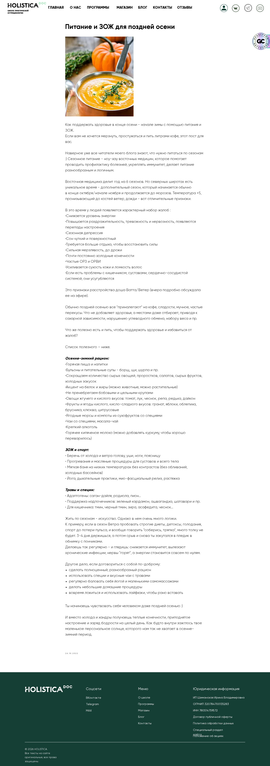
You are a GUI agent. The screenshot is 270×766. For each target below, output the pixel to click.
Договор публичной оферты (212, 717)
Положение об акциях (208, 736)
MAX (89, 710)
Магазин (144, 710)
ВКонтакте (93, 697)
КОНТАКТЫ (162, 7)
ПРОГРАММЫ (98, 7)
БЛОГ (142, 7)
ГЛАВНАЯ (56, 7)
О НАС (75, 7)
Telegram (92, 704)
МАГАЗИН (125, 7)
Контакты (145, 723)
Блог (141, 717)
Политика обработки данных (213, 723)
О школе (144, 697)
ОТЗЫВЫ (184, 7)
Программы (146, 704)
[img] (235, 8)
